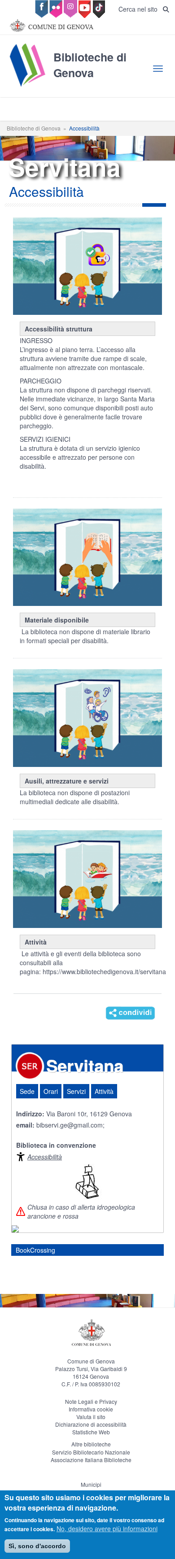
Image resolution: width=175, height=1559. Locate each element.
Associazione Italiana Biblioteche (91, 1459)
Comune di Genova (91, 1361)
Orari (51, 1091)
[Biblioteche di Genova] (87, 86)
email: (25, 1124)
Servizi (76, 1091)
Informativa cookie (91, 1409)
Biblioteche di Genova (34, 128)
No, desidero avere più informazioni (107, 1528)
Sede (27, 1091)
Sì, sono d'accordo (37, 1546)
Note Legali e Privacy (91, 1401)
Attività (104, 1091)
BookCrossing (35, 1249)
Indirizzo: (30, 1113)
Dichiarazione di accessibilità (91, 1424)
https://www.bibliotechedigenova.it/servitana (104, 971)
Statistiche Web (91, 1432)
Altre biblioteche (91, 1444)
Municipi (91, 1484)
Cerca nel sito (140, 8)
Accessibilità (44, 1156)
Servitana (84, 1065)
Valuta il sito (90, 1416)
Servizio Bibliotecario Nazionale (91, 1452)
